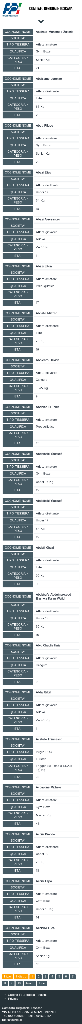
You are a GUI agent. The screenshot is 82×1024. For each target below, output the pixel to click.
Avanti (30, 983)
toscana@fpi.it (12, 1020)
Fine (42, 983)
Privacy (13, 999)
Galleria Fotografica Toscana (27, 995)
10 (19, 983)
